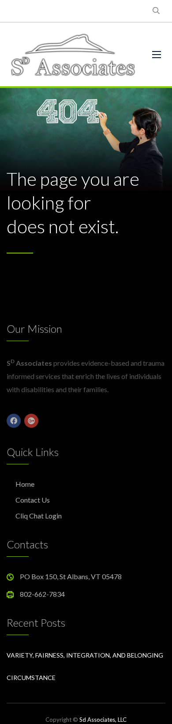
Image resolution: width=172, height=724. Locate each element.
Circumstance (31, 677)
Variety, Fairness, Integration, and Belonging (85, 655)
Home (24, 484)
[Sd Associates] (73, 54)
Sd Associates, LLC (103, 719)
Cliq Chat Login (38, 515)
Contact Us (32, 500)
